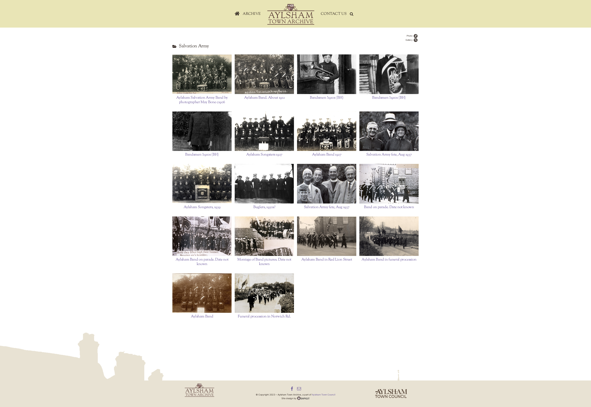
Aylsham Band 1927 (322, 131)
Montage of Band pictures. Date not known (259, 236)
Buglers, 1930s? (259, 183)
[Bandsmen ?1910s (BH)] (326, 74)
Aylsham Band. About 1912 (259, 74)
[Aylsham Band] (202, 293)
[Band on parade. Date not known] (389, 184)
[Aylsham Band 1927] (326, 131)
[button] (351, 14)
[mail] (299, 389)
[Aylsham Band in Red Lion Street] (326, 236)
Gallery (207, 74)
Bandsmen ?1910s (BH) (322, 74)
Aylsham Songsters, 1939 (197, 183)
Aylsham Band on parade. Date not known (197, 236)
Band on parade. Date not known (384, 183)
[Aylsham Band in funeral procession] (389, 236)
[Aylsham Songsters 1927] (264, 131)
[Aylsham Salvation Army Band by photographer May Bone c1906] (202, 74)
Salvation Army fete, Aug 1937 (384, 131)
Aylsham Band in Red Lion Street (322, 236)
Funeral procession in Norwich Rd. (259, 293)
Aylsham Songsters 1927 (259, 131)
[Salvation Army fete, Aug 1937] (389, 131)
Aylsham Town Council (323, 394)
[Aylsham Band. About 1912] (264, 74)
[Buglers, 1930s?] (264, 184)
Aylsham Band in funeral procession (384, 236)
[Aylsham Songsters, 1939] (202, 184)
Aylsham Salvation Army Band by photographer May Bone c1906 (197, 74)
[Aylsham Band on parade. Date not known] (202, 236)
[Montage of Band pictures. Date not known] (264, 236)
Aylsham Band (197, 293)
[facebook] (292, 389)
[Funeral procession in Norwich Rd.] (264, 293)
